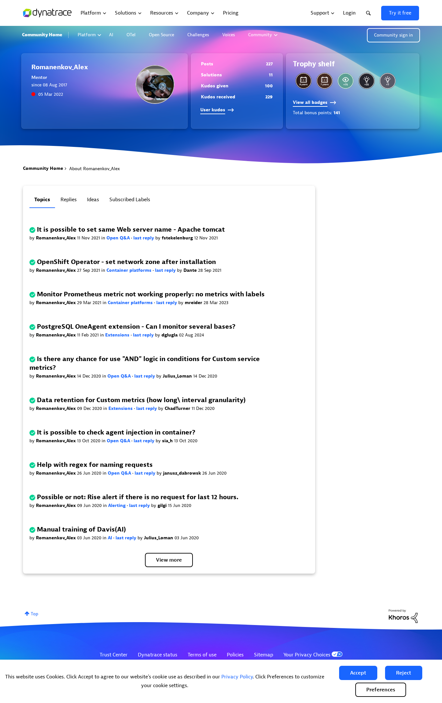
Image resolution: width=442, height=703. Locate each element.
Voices (228, 35)
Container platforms (129, 270)
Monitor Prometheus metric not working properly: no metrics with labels (151, 294)
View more (169, 560)
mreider (194, 302)
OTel (131, 35)
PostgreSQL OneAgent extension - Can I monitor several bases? (136, 327)
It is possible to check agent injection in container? (116, 432)
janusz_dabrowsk (182, 473)
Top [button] (34, 614)
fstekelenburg (178, 238)
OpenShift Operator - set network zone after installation (126, 262)
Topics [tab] (42, 199)
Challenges (198, 35)
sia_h (168, 441)
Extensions (118, 335)
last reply (144, 238)
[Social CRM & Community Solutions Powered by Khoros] (403, 616)
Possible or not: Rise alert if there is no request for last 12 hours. (137, 497)
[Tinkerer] (367, 81)
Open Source (161, 35)
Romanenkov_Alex (56, 238)
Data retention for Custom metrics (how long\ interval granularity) (141, 400)
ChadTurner (178, 408)
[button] (358, 673)
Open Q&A (118, 238)
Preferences (380, 690)
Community (260, 35)
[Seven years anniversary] (324, 81)
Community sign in (393, 35)
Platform (87, 35)
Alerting (117, 505)
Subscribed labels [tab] (129, 199)
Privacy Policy (237, 677)
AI (111, 35)
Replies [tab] (69, 199)
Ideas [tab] (93, 199)
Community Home (42, 35)
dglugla (170, 335)
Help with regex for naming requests (95, 465)
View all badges (310, 102)
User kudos (212, 110)
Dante (190, 270)
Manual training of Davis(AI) (81, 529)
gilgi (163, 505)
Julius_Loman (178, 376)
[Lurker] (345, 81)
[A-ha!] (388, 81)
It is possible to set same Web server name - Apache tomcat (131, 229)
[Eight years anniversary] (303, 81)
